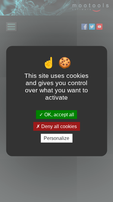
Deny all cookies (58, 126)
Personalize (56, 138)
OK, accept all (58, 114)
